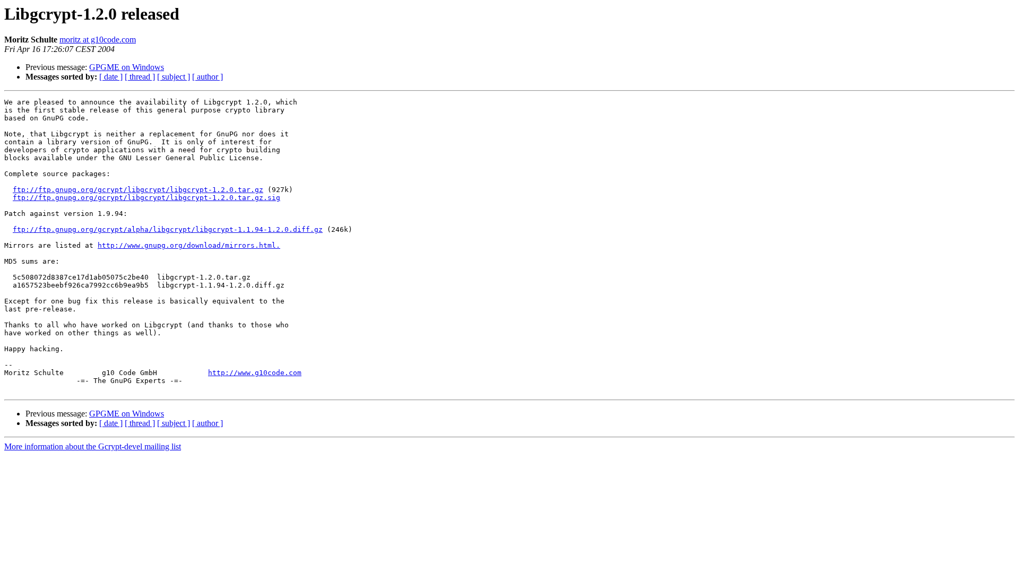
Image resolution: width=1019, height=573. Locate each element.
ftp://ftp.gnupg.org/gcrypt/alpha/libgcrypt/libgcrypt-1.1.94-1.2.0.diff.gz (168, 229)
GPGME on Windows (126, 67)
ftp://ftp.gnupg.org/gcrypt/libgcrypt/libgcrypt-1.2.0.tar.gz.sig (146, 198)
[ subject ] (173, 76)
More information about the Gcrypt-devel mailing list (92, 446)
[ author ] (207, 76)
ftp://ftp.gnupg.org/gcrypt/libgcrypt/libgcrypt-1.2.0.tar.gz (138, 190)
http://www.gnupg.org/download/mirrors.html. (189, 245)
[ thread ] (140, 76)
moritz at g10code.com (97, 39)
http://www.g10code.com (254, 373)
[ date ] (111, 76)
